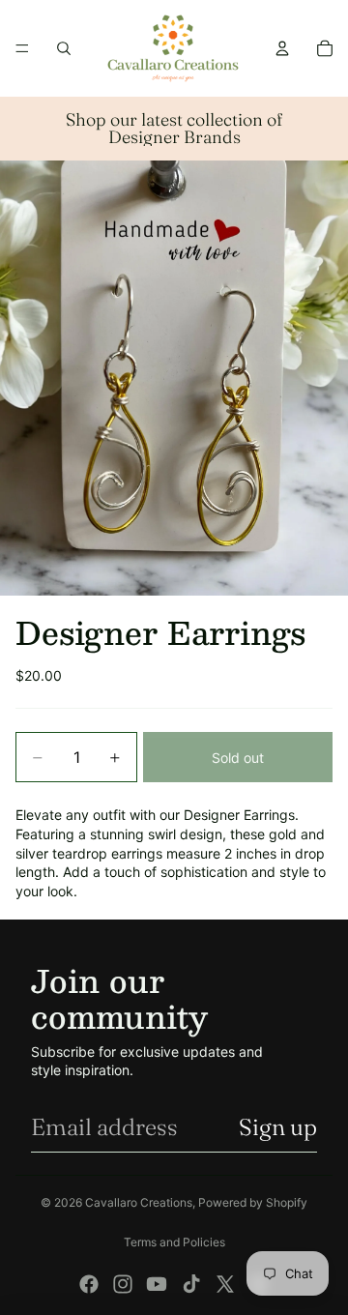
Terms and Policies (174, 1242)
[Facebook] (89, 1284)
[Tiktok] (191, 1284)
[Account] (282, 48)
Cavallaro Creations (138, 1202)
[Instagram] (122, 1284)
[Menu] (22, 48)
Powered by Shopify (252, 1202)
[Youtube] (156, 1284)
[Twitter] (225, 1284)
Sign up (278, 1127)
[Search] (64, 48)
